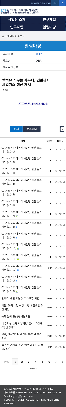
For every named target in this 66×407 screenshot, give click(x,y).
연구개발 (49, 19)
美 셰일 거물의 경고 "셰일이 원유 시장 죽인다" (22, 347)
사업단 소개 (16, 19)
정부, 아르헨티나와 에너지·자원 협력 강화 (21, 336)
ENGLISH (55, 3)
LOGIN (41, 3)
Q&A (38, 60)
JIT (50, 149)
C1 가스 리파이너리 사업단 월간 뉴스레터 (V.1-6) (21, 203)
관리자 (5, 89)
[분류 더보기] (62, 129)
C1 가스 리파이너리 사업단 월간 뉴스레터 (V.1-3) (21, 171)
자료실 (6, 60)
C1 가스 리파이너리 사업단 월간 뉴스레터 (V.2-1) (21, 278)
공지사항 (8, 54)
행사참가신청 (10, 67)
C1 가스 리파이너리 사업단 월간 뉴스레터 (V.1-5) (21, 192)
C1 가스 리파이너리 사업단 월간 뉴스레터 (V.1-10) (21, 246)
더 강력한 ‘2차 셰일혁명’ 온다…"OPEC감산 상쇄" (22, 325)
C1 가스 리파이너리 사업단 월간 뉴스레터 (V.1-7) (21, 214)
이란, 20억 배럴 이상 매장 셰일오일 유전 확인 (22, 307)
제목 (23, 140)
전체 (16, 129)
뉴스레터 (32, 129)
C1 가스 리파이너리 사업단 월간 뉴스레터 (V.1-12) (21, 267)
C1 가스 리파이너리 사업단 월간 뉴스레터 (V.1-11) (21, 257)
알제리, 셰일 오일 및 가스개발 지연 (20, 298)
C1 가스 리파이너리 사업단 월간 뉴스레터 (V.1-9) (21, 235)
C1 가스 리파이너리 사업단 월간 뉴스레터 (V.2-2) (21, 289)
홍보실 (39, 54)
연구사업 (16, 27)
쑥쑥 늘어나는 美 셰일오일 (15, 316)
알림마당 (49, 27)
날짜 (59, 140)
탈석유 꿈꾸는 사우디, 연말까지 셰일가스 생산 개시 (26, 82)
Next (33, 368)
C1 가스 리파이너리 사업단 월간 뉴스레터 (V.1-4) (21, 181)
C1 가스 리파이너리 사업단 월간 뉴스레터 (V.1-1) (21, 149)
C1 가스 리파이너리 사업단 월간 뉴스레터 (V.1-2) (21, 160)
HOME (34, 3)
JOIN (48, 3)
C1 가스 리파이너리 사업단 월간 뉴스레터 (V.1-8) (21, 224)
